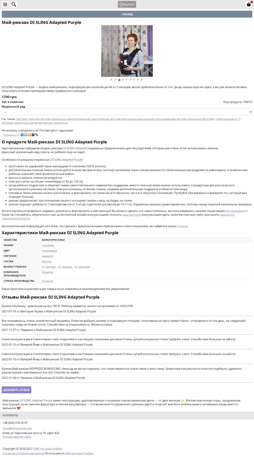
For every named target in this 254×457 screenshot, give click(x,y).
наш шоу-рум (132, 215)
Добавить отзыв (16, 390)
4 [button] (124, 80)
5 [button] (128, 80)
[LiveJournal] (37, 134)
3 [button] (120, 80)
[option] (127, 51)
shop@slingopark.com (17, 428)
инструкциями (235, 211)
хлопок (46, 261)
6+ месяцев (82, 267)
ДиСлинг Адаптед (28, 119)
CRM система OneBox (79, 453)
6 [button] (131, 80)
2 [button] (116, 80)
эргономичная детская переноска (179, 119)
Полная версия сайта (17, 437)
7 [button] (135, 80)
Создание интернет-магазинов (23, 453)
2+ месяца (48, 267)
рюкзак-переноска (55, 123)
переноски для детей (28, 123)
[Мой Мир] (33, 134)
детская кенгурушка (123, 119)
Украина (47, 272)
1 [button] (112, 80)
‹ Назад (127, 14)
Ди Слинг (209, 119)
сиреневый (49, 251)
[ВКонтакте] (22, 134)
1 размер (48, 245)
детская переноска (53, 119)
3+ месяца (65, 267)
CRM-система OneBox (47, 449)
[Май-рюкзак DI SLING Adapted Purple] (127, 51)
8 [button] (139, 80)
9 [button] (143, 80)
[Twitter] (26, 134)
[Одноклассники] (29, 134)
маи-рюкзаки (146, 119)
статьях (182, 226)
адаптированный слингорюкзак (87, 119)
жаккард (47, 256)
